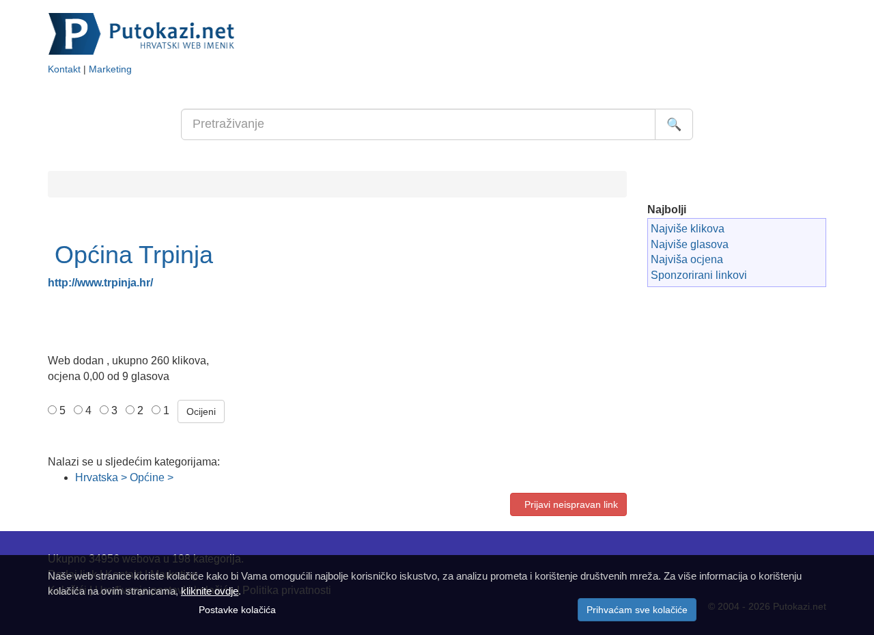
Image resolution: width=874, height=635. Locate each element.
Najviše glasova (690, 244)
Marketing (110, 69)
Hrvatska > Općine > (124, 477)
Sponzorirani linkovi (699, 275)
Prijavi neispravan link (568, 504)
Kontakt (64, 69)
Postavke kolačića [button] (237, 609)
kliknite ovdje (209, 591)
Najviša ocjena (687, 259)
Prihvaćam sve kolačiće (637, 609)
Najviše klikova (687, 228)
